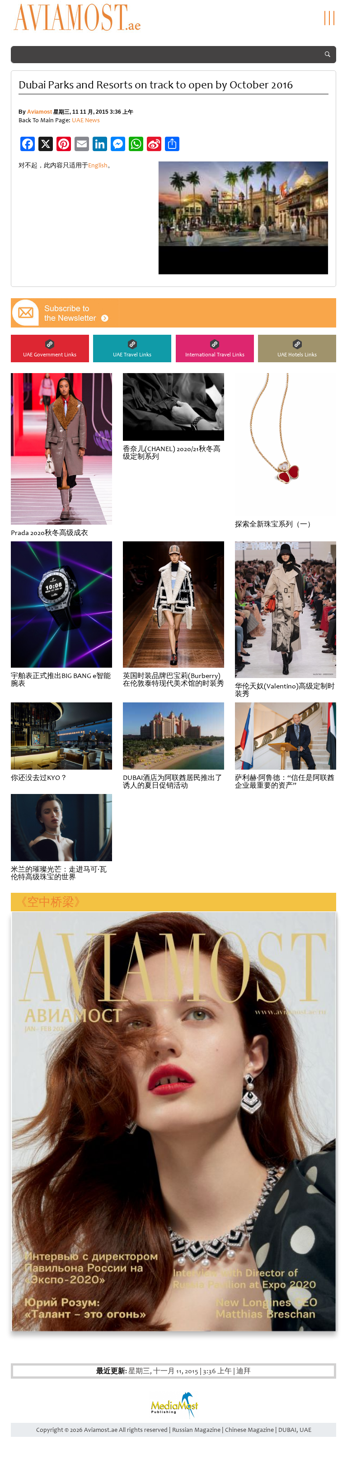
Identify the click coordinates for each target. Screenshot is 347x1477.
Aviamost (39, 112)
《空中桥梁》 (50, 902)
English (98, 165)
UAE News (86, 120)
